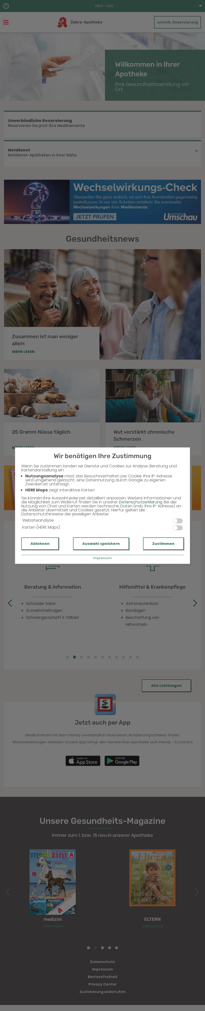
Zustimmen (163, 543)
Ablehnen (40, 543)
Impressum (102, 558)
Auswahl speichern (101, 543)
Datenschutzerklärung (140, 502)
